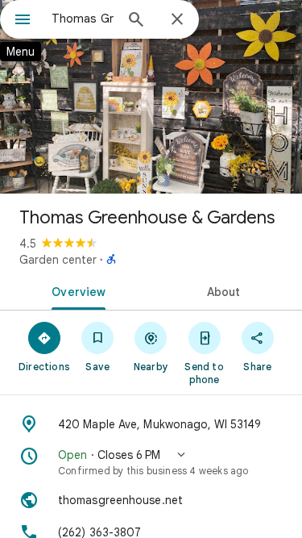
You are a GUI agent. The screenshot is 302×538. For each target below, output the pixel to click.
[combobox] (83, 18)
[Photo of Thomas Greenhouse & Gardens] (151, 97)
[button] (151, 462)
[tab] (75, 290)
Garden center (58, 259)
